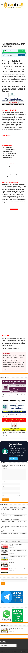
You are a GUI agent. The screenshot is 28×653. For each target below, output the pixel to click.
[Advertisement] (14, 26)
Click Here (17, 348)
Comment (4, 468)
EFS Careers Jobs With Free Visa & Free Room (10, 524)
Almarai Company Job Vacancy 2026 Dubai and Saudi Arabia (14, 526)
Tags (19, 541)
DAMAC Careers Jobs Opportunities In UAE (10, 509)
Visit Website (13, 458)
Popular (8, 541)
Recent (2, 541)
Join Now (21, 50)
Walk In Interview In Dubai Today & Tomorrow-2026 (12, 515)
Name (3, 481)
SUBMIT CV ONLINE (14, 209)
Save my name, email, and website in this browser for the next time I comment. (14, 496)
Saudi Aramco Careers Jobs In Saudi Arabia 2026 (14, 414)
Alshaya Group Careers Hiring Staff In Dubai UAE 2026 (12, 530)
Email (3, 486)
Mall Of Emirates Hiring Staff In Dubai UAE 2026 (11, 507)
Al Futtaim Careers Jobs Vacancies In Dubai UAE (11, 521)
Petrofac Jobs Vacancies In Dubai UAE (9, 519)
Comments (13, 541)
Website (3, 491)
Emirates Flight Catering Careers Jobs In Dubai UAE (12, 533)
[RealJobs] (14, 5)
